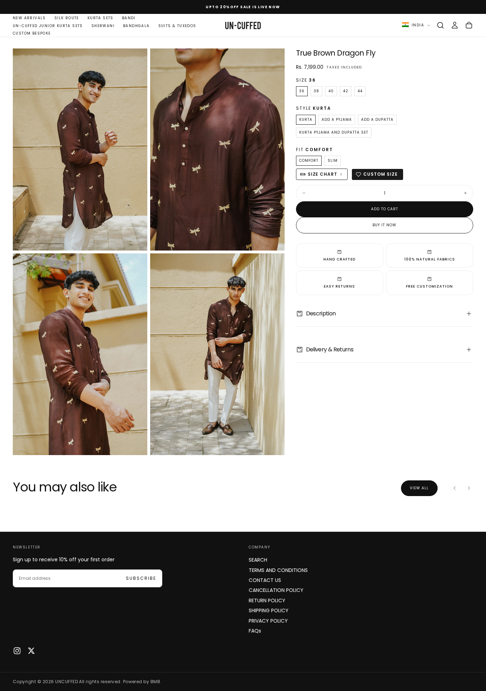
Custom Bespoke (32, 33)
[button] (440, 25)
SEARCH (258, 559)
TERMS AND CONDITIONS (278, 570)
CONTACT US (265, 580)
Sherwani (103, 26)
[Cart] (469, 25)
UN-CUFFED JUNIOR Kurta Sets (48, 26)
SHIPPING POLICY (269, 610)
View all (419, 488)
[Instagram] (17, 650)
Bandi (129, 18)
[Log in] (454, 25)
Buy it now (384, 225)
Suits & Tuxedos (177, 26)
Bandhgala (136, 26)
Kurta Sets (100, 18)
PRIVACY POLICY (268, 620)
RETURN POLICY (267, 600)
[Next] (469, 488)
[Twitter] (31, 650)
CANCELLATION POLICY (276, 590)
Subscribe (141, 578)
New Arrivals (29, 18)
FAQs (255, 630)
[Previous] (454, 488)
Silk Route (66, 18)
